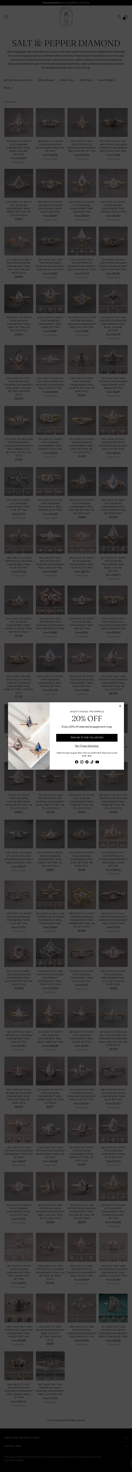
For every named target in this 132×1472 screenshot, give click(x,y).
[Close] (120, 706)
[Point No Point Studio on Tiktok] (92, 762)
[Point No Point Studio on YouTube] (97, 762)
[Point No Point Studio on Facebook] (77, 762)
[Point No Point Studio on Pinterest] (87, 762)
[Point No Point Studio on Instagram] (82, 762)
